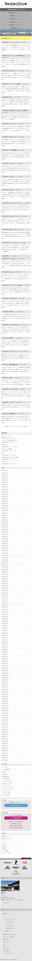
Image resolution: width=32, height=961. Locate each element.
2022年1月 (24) (5, 583)
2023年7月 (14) (5, 541)
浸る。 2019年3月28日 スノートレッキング (9, 454)
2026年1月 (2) (5, 470)
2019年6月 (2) (5, 654)
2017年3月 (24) (5, 717)
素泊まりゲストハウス (7, 838)
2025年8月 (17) (5, 482)
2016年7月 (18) (5, 734)
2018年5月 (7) (5, 684)
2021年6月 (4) (5, 600)
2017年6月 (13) (5, 710)
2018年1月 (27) (5, 694)
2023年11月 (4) (5, 531)
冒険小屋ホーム (6, 913)
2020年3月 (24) (5, 633)
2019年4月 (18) (5, 658)
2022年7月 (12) (5, 569)
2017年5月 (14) (5, 713)
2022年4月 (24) (5, 576)
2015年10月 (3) (5, 755)
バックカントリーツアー (10, 919)
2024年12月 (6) (5, 501)
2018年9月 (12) (5, 675)
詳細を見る (11, 119)
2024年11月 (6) (5, 503)
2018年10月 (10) (5, 673)
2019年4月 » (25, 426)
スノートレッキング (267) (7, 788)
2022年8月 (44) (5, 567)
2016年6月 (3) (5, 736)
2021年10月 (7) (5, 590)
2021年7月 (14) (5, 597)
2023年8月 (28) (5, 538)
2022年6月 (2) (5, 571)
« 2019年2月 (7, 426)
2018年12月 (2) (5, 668)
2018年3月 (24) (5, 689)
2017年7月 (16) (5, 708)
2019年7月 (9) (5, 651)
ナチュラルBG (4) (5, 795)
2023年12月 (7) (5, 529)
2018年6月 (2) (5, 682)
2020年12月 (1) (5, 614)
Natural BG (16, 25)
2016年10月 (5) (5, 727)
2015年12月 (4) (5, 750)
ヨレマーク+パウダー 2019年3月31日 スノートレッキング (9, 436)
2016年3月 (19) (5, 743)
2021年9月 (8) (5, 593)
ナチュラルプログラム (10, 928)
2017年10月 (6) (5, 701)
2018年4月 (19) (5, 687)
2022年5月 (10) (5, 574)
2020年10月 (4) (5, 618)
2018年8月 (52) (5, 677)
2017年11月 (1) (5, 698)
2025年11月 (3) (5, 475)
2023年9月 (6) (5, 536)
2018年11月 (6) (5, 670)
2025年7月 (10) (5, 484)
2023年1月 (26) (5, 555)
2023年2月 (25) (5, 553)
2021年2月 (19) (5, 609)
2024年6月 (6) (5, 515)
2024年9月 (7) (5, 508)
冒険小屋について (6, 836)
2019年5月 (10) (5, 656)
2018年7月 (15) (5, 680)
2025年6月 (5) (5, 487)
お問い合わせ (5, 845)
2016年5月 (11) (5, 738)
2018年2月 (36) (5, 691)
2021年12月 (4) (5, 586)
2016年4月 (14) (5, 741)
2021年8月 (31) (5, 595)
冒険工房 (7, 930)
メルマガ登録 (5, 850)
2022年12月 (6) (5, 557)
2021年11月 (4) (5, 588)
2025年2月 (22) (5, 496)
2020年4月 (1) (5, 630)
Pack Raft (16, 18)
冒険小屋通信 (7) (5, 776)
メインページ (13, 426)
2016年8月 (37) (5, 731)
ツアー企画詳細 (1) (6, 778)
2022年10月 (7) (5, 562)
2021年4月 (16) (5, 604)
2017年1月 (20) (5, 722)
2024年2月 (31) (5, 524)
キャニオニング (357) (6, 783)
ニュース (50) (5, 767)
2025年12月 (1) (5, 473)
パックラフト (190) (6, 792)
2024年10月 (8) (5, 505)
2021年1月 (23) (5, 611)
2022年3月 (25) (5, 578)
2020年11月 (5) (5, 616)
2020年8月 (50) (5, 623)
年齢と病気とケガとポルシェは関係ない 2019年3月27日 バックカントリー (10, 458)
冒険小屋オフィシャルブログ (9, 934)
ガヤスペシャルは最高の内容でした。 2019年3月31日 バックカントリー (10, 441)
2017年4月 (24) (5, 715)
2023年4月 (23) (5, 548)
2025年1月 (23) (5, 498)
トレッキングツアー (9, 921)
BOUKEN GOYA (7, 959)
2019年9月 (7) (5, 647)
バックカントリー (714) (7, 781)
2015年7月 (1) (5, 760)
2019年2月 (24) (5, 663)
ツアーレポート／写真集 (8, 936)
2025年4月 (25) (5, 491)
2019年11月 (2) (5, 642)
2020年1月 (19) (5, 637)
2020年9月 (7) (5, 621)
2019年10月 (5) (5, 644)
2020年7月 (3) (5, 626)
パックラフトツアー (9, 923)
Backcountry (16, 12)
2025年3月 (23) (5, 494)
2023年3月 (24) (5, 550)
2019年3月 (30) (5, 661)
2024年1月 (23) (5, 527)
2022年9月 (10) (5, 564)
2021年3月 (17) (5, 607)
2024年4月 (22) (5, 520)
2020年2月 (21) (5, 635)
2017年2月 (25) (5, 720)
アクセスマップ (6, 902)
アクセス (4, 843)
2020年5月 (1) (5, 628)
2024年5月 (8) (5, 517)
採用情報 (4, 848)
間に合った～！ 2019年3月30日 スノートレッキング (9, 445)
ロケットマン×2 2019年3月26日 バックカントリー (9, 462)
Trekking (16, 15)
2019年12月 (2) (5, 640)
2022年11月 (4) (5, 560)
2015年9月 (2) (5, 757)
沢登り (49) (4, 771)
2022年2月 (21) (5, 581)
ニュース (4, 841)
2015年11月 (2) (5, 753)
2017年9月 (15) (5, 703)
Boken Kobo (16, 28)
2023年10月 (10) (5, 534)
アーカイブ (19, 426)
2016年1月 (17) (5, 748)
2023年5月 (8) (5, 545)
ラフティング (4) (5, 790)
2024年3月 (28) (5, 522)
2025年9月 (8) (5, 480)
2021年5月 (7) (5, 602)
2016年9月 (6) (5, 729)
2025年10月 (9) (5, 477)
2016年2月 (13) (5, 746)
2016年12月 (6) (5, 724)
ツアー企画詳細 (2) (6, 769)
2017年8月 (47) (5, 706)
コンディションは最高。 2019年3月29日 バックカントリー (9, 449)
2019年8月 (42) (5, 649)
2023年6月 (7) (5, 543)
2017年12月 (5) (5, 696)
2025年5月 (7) (5, 489)
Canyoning (16, 21)
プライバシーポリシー (7, 852)
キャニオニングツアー (10, 926)
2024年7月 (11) (5, 513)
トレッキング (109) (6, 785)
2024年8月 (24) (5, 510)
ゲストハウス (6, 941)
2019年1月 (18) (5, 666)
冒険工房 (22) (5, 774)
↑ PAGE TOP (26, 858)
